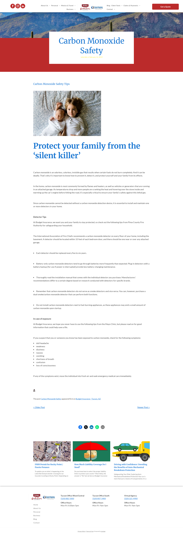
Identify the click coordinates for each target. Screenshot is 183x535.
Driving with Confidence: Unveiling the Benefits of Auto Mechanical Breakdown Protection (130, 467)
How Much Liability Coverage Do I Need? (90, 465)
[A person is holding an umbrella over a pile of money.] (91, 451)
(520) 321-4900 (131, 498)
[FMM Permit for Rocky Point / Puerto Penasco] (52, 451)
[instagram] (17, 6)
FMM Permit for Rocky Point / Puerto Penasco (49, 465)
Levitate (103, 531)
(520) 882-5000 (67, 498)
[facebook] (12, 6)
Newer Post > (143, 407)
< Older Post (39, 407)
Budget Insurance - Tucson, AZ (88, 399)
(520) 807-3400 (99, 498)
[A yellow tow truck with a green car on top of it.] (131, 451)
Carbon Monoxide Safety (51, 399)
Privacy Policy (81, 531)
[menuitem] (45, 5)
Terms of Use (89, 531)
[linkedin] (23, 6)
